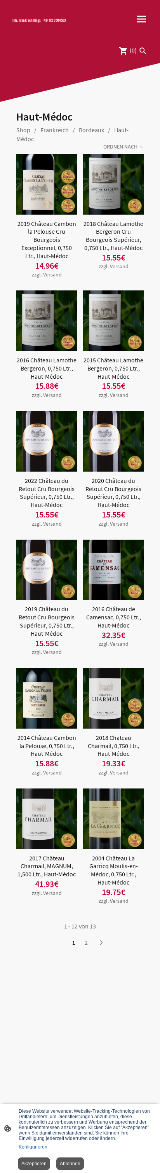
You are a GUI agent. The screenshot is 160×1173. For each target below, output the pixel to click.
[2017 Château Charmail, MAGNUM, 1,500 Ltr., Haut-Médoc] (46, 818)
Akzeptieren (34, 1163)
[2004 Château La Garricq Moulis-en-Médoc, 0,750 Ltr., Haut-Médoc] (113, 818)
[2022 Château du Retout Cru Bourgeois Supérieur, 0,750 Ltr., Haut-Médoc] (46, 441)
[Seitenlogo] (43, 27)
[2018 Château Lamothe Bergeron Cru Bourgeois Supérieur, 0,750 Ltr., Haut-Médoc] (113, 184)
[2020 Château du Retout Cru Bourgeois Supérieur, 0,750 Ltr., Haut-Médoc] (113, 441)
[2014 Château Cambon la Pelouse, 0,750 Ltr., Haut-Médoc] (46, 698)
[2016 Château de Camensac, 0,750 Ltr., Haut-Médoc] (113, 570)
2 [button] (86, 942)
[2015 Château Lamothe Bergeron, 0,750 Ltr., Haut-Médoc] (113, 320)
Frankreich (54, 130)
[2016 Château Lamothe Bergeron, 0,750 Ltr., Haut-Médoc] (46, 320)
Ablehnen (70, 1163)
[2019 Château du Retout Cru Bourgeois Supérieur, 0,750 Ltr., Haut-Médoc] (46, 570)
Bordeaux (91, 130)
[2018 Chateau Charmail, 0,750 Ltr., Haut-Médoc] (113, 698)
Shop (23, 130)
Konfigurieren (33, 1147)
